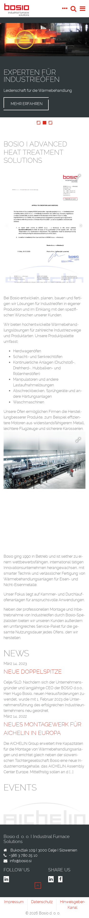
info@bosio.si (21, 861)
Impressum (14, 902)
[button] (81, 172)
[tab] (66, 8)
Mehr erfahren (26, 104)
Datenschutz (42, 902)
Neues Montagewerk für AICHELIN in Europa (42, 728)
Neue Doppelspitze (33, 671)
